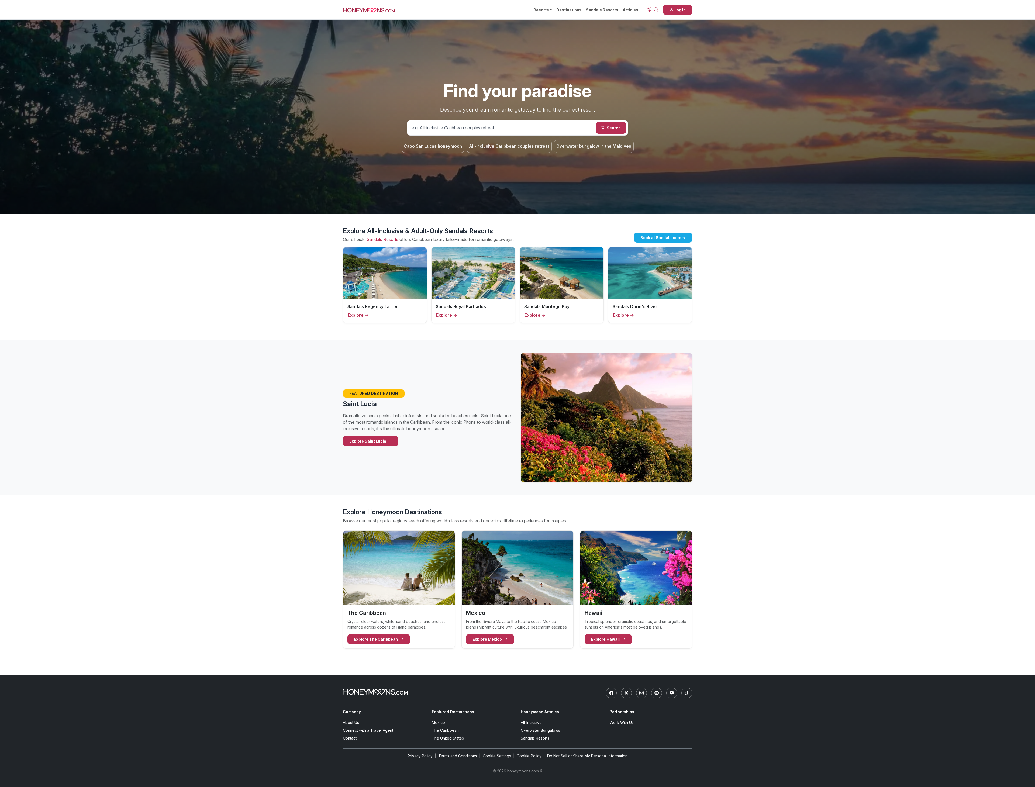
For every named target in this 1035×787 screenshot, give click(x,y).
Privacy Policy (420, 756)
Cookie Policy (529, 756)
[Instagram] (641, 693)
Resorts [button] (541, 10)
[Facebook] (611, 693)
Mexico (438, 722)
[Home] (375, 692)
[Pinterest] (656, 693)
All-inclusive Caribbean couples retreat (509, 146)
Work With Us (622, 722)
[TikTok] (686, 693)
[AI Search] (653, 9)
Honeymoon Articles (540, 711)
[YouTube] (671, 693)
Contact (350, 738)
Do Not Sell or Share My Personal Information (587, 756)
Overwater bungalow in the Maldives (593, 146)
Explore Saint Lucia (368, 441)
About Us (351, 722)
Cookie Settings (497, 756)
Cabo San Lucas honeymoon (433, 146)
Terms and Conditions (457, 756)
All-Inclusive (531, 722)
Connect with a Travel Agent (368, 730)
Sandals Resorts (602, 10)
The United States (448, 738)
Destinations (569, 10)
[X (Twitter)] (626, 693)
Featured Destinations (453, 711)
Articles (630, 10)
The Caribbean (445, 730)
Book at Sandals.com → (663, 237)
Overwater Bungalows (540, 730)
